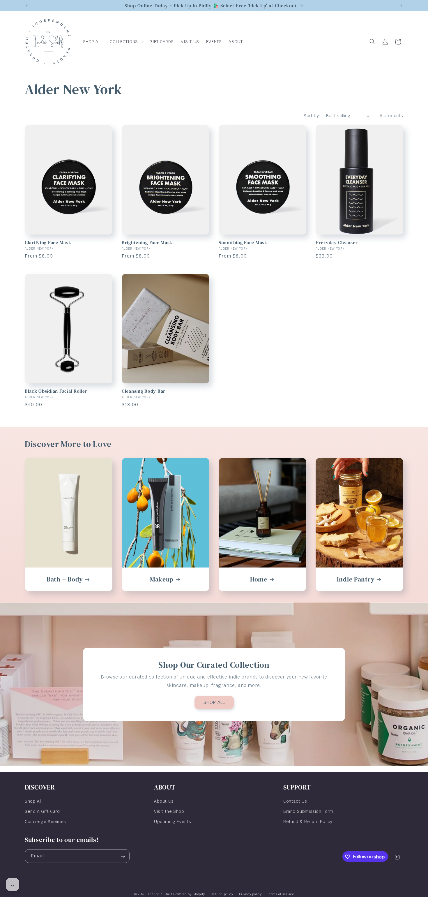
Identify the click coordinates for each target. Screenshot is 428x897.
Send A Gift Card (42, 811)
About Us (164, 801)
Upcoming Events (172, 821)
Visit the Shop (169, 811)
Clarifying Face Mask (48, 242)
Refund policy (222, 894)
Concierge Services (45, 821)
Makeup (162, 579)
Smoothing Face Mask (243, 242)
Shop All (33, 801)
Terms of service (280, 894)
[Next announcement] (401, 5)
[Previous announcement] (26, 5)
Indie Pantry (356, 579)
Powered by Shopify (189, 894)
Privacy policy (250, 894)
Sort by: (312, 115)
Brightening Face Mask (147, 242)
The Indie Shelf (160, 894)
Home (258, 579)
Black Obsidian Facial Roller (56, 391)
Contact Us (295, 801)
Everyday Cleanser (337, 242)
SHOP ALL (214, 702)
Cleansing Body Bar (143, 391)
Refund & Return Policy (307, 821)
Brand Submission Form (308, 811)
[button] (126, 42)
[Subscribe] (122, 856)
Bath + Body (65, 579)
